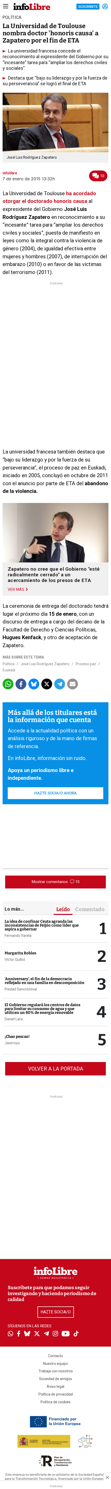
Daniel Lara (14, 1019)
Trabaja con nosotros (55, 1371)
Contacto (55, 1356)
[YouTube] (66, 1334)
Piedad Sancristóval (21, 989)
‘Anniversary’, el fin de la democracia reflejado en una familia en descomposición (44, 981)
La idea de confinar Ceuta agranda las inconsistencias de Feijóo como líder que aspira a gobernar (42, 925)
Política (8, 664)
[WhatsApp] (10, 1334)
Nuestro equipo (55, 1364)
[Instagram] (55, 1334)
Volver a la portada (55, 1069)
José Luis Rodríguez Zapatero (45, 664)
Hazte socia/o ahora (55, 793)
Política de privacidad (55, 1394)
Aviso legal (55, 1386)
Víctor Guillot (15, 959)
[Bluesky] (27, 1334)
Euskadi (9, 670)
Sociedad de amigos (55, 1379)
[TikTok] (76, 1334)
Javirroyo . (13, 1043)
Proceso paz (86, 664)
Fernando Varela (18, 936)
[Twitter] (37, 1334)
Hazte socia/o (56, 1312)
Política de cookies (55, 1402)
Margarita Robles (20, 953)
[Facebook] (18, 1334)
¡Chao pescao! (17, 1036)
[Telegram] (46, 1334)
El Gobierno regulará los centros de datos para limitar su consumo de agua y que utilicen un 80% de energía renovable (42, 1009)
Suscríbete (88, 6)
